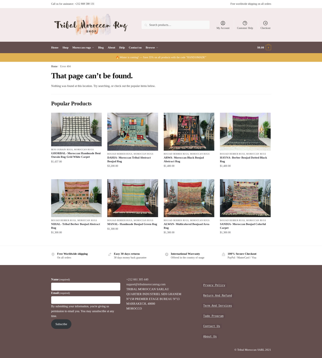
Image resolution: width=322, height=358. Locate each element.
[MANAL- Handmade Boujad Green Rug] (132, 198)
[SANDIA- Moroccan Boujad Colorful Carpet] (245, 198)
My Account (223, 28)
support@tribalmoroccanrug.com (145, 284)
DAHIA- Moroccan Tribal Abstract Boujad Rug (129, 159)
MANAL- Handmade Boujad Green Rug (132, 224)
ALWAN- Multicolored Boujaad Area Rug (186, 226)
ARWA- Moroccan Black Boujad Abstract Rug (184, 159)
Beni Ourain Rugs (62, 149)
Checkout (265, 28)
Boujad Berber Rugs (119, 154)
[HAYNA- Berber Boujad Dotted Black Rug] (245, 132)
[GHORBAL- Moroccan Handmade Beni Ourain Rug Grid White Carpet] (76, 129)
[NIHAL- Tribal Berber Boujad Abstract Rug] (76, 198)
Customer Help (245, 28)
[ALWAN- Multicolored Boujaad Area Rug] (189, 198)
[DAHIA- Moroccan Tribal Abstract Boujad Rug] (132, 132)
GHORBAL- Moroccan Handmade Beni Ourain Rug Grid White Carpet (76, 155)
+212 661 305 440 (137, 279)
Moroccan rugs (84, 149)
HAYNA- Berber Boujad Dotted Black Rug (243, 159)
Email (60, 293)
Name (60, 279)
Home (54, 66)
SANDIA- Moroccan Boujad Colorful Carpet (243, 226)
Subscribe (61, 324)
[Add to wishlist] (97, 117)
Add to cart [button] (76, 169)
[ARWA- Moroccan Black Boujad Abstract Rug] (189, 132)
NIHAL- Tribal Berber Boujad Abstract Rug (75, 226)
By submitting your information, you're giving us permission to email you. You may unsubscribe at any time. (82, 311)
